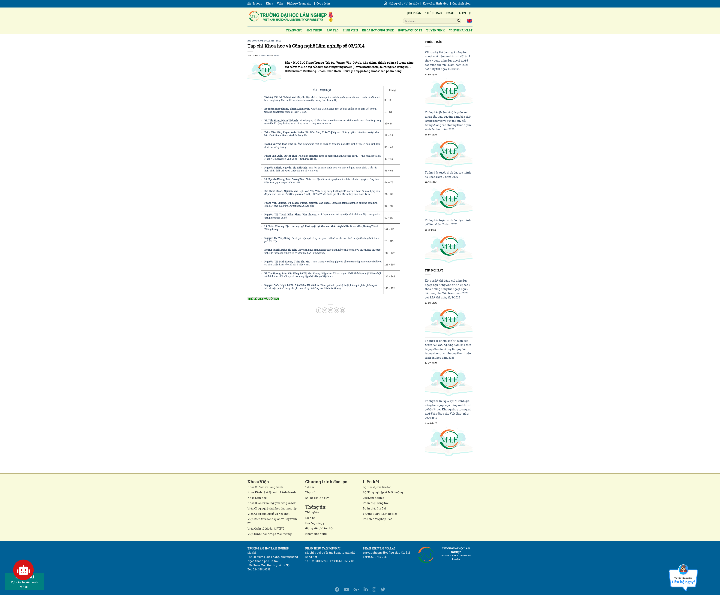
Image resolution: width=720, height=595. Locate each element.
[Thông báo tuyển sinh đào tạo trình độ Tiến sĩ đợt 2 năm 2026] (448, 248)
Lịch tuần (414, 13)
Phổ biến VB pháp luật (377, 519)
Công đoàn (323, 3)
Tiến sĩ (309, 487)
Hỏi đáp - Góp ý (314, 523)
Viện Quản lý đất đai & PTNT (266, 528)
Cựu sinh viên (461, 3)
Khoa (269, 3)
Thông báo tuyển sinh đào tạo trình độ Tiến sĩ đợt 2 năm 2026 (448, 222)
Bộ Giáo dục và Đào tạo (377, 487)
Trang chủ (294, 30)
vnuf (276, 55)
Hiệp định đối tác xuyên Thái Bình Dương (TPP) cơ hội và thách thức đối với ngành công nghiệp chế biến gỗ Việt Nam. (322, 275)
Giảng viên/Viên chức (319, 528)
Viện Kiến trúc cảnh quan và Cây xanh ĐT (272, 521)
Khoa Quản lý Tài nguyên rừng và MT (272, 503)
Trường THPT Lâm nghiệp (380, 513)
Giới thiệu (314, 30)
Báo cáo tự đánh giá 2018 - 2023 (264, 41)
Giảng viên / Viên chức (404, 3)
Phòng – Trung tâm (300, 3)
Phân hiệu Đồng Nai (376, 503)
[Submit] (458, 21)
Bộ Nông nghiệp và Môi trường (383, 492)
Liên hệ (465, 13)
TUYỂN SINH (435, 30)
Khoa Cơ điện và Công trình (265, 487)
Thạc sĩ (309, 492)
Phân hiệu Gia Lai (374, 508)
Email (450, 13)
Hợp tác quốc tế (410, 30)
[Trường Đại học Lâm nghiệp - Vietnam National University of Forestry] (291, 17)
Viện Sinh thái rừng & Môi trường (270, 534)
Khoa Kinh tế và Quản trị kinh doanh (272, 492)
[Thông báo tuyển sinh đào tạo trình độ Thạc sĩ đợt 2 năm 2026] (448, 200)
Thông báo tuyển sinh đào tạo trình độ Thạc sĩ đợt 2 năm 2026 (448, 175)
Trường (257, 3)
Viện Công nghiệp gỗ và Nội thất (269, 513)
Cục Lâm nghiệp (373, 498)
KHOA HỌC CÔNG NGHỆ (378, 30)
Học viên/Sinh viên (435, 3)
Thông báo (433, 13)
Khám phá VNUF (316, 534)
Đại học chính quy (317, 498)
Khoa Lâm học (257, 498)
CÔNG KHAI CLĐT (460, 30)
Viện (280, 3)
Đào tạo (333, 30)
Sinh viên (350, 30)
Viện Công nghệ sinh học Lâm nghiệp (272, 508)
